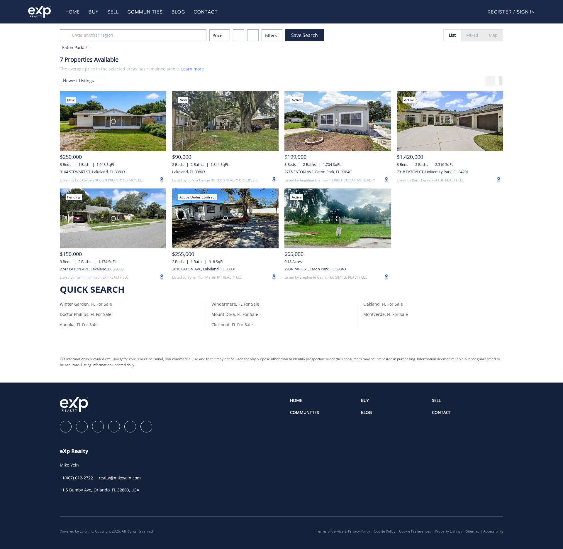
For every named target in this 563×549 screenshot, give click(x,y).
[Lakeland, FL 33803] (225, 121)
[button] (39, 12)
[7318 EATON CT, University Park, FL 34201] (450, 121)
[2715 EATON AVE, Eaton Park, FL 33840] (337, 121)
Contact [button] (206, 12)
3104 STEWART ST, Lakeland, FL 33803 (92, 171)
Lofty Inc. (87, 531)
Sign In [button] (526, 12)
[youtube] (130, 426)
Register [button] (500, 12)
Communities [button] (145, 12)
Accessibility (493, 531)
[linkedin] (82, 426)
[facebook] (66, 426)
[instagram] (114, 426)
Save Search (304, 35)
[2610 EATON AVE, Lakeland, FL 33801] (225, 218)
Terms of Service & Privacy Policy (343, 531)
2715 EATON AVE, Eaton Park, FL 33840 (317, 171)
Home (72, 12)
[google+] (146, 426)
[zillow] (98, 426)
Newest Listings (78, 80)
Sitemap (472, 531)
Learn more (192, 69)
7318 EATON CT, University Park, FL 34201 (433, 171)
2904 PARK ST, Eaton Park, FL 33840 (315, 269)
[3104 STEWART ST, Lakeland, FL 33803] (113, 121)
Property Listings (448, 531)
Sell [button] (113, 12)
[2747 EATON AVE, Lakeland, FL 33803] (113, 218)
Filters (271, 35)
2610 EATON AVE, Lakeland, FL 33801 (204, 269)
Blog (178, 12)
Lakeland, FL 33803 (188, 171)
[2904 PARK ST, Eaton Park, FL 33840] (337, 218)
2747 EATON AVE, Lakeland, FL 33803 (91, 269)
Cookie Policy (384, 531)
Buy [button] (93, 12)
